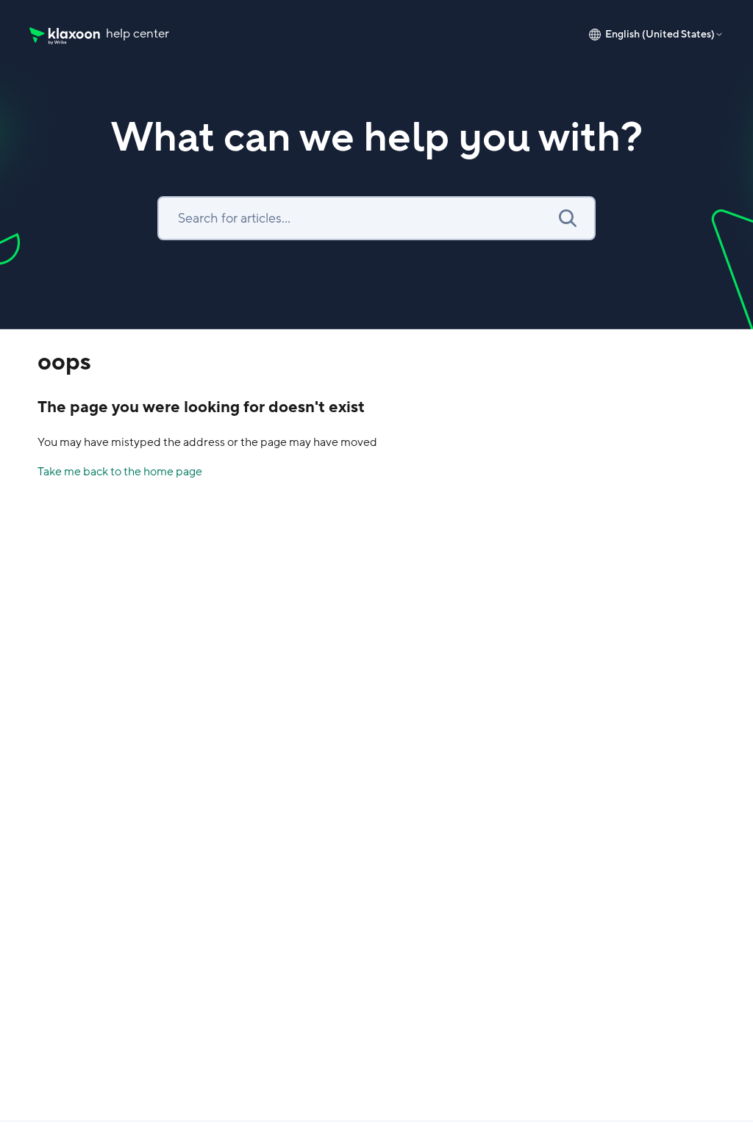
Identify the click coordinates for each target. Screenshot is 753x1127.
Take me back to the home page (120, 472)
